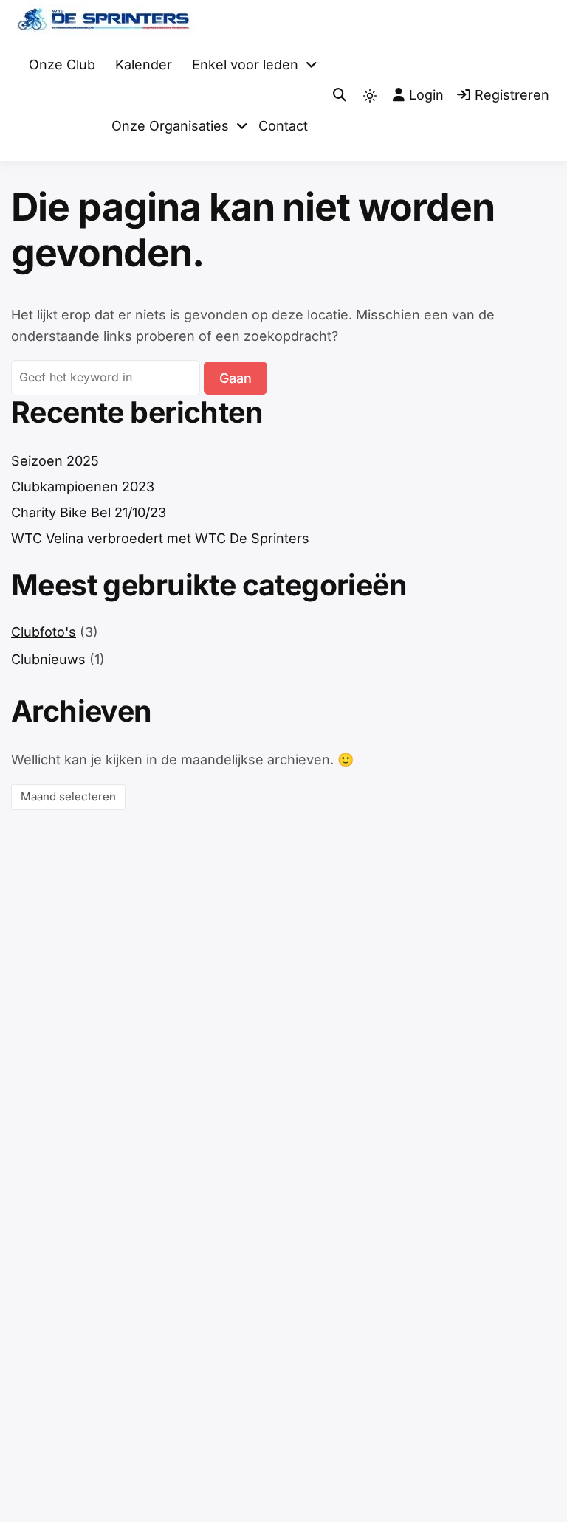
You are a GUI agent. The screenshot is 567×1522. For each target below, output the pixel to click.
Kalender (143, 64)
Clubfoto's (43, 632)
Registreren (512, 95)
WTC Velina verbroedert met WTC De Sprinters (160, 538)
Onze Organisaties (170, 126)
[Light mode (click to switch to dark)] (370, 96)
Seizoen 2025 (55, 460)
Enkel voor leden (245, 64)
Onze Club (62, 64)
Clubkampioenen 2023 (82, 486)
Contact (283, 126)
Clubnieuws (48, 659)
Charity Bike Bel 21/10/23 (88, 512)
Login (426, 95)
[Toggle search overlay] (339, 95)
